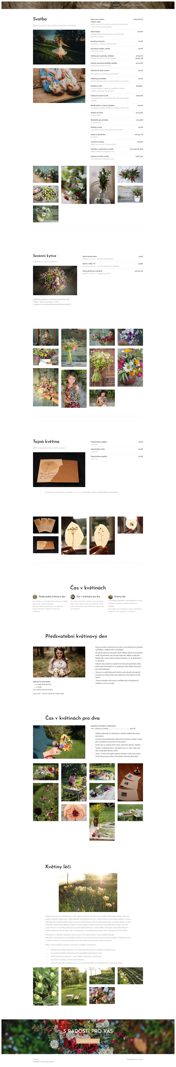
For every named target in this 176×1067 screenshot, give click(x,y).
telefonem (78, 492)
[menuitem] (99, 5)
